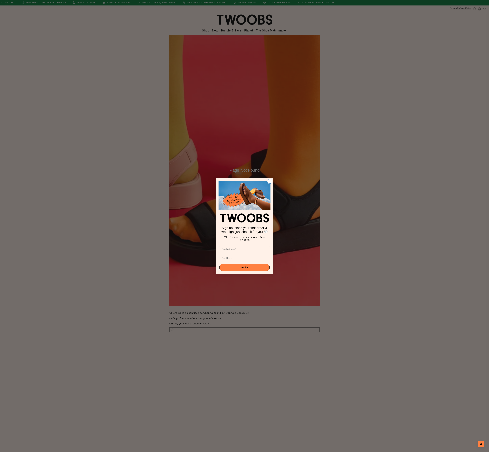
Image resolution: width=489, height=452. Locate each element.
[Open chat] (481, 444)
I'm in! (244, 267)
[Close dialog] (270, 181)
